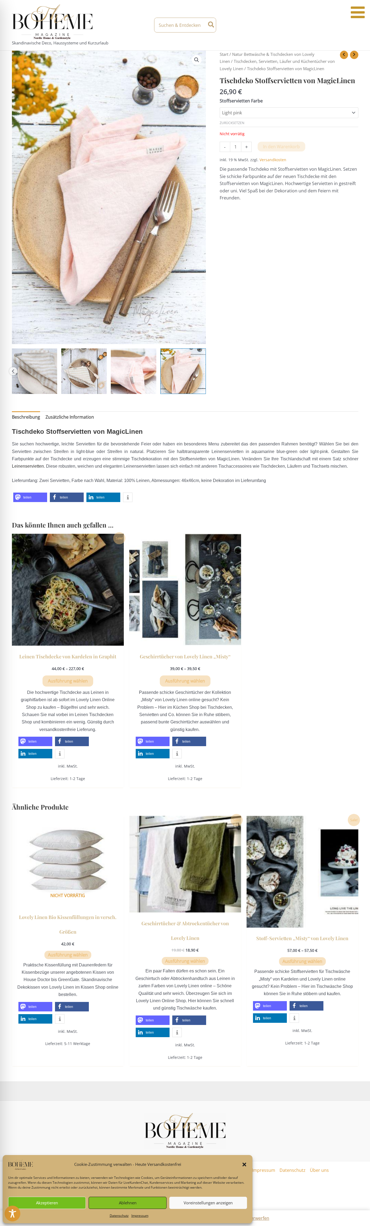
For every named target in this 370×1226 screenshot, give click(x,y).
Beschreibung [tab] (26, 417)
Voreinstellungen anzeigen (208, 1202)
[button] (244, 1164)
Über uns (319, 1170)
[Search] (211, 25)
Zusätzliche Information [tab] (70, 417)
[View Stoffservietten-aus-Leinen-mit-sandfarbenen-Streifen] (34, 371)
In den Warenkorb (281, 147)
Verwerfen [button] (258, 1218)
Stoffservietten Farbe (241, 101)
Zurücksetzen (232, 123)
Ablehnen (128, 1202)
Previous (13, 371)
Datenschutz (119, 1215)
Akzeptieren (47, 1202)
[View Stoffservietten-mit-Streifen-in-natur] (84, 371)
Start (224, 54)
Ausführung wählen (68, 681)
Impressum (139, 1215)
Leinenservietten (28, 466)
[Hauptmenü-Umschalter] (353, 25)
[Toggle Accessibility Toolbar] (12, 1213)
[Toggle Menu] (357, 12)
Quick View (68, 640)
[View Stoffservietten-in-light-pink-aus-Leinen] (133, 371)
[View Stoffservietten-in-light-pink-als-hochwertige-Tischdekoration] (183, 371)
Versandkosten (272, 159)
